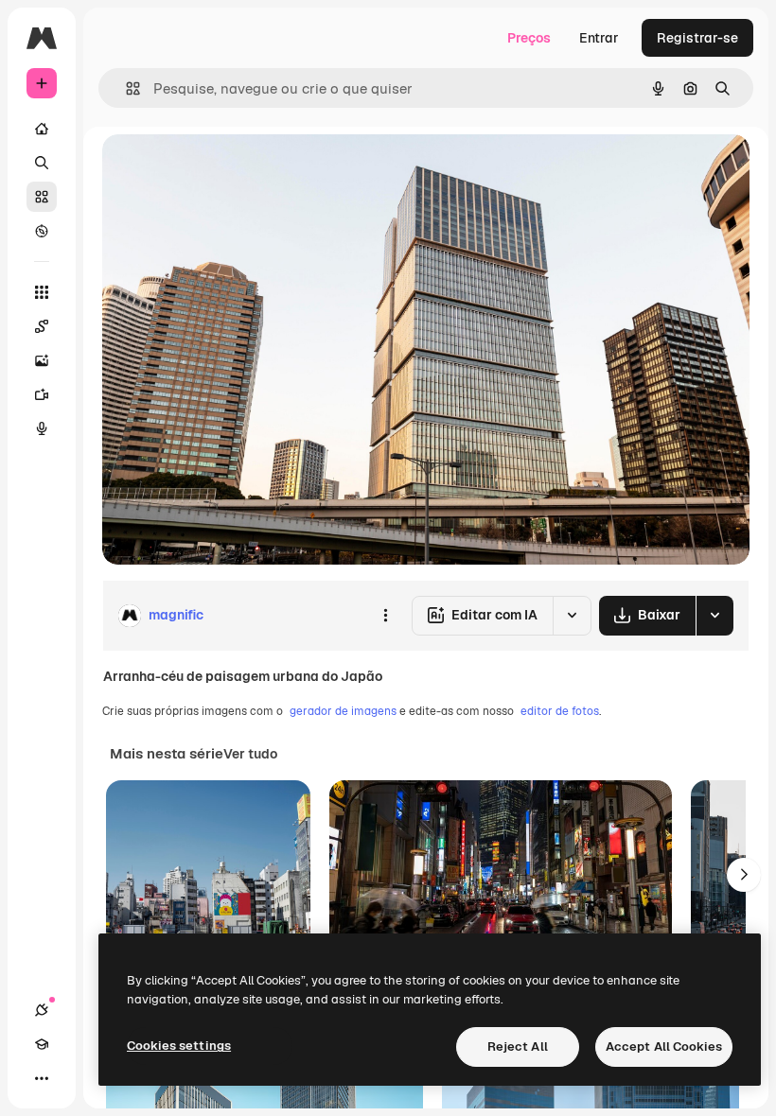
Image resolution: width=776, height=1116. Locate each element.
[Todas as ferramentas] (41, 292)
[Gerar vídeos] (41, 394)
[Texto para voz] (41, 428)
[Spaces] (41, 326)
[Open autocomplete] (125, 88)
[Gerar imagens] (41, 360)
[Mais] (41, 1078)
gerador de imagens (343, 711)
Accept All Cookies (664, 1046)
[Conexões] (41, 1010)
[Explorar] (41, 231)
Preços (529, 37)
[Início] (41, 128)
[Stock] (41, 197)
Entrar (599, 37)
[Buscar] (41, 163)
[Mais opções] (385, 616)
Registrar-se (697, 37)
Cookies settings (179, 1046)
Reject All (517, 1046)
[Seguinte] (744, 874)
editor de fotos (559, 711)
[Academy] (41, 1044)
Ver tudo (250, 753)
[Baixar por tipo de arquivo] (714, 616)
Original (223, 170)
